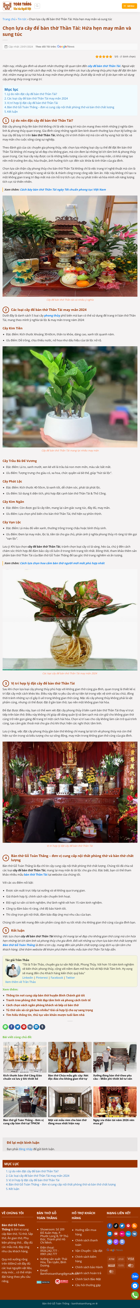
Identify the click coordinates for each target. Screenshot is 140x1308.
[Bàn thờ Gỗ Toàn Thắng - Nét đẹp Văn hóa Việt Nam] (17, 6)
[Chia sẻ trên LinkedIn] (36, 1027)
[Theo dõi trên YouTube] (116, 1234)
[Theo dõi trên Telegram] (110, 1242)
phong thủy (52, 315)
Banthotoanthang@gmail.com (59, 1274)
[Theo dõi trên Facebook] (110, 1226)
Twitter (70, 978)
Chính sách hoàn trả (88, 1273)
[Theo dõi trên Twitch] (116, 1242)
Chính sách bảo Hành (89, 1267)
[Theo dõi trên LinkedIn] (110, 1234)
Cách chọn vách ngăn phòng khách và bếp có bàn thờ (42, 1005)
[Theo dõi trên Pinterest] (128, 1226)
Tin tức (22, 19)
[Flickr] (122, 1234)
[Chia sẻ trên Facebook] (11, 1027)
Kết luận (14, 1189)
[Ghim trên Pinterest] (24, 1027)
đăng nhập (26, 1149)
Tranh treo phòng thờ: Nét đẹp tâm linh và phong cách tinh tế (48, 1000)
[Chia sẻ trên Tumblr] (42, 1027)
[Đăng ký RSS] (134, 1226)
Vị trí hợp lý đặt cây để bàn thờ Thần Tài (34, 1180)
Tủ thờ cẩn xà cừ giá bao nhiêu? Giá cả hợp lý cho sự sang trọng (49, 1010)
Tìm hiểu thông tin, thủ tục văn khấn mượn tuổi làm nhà (45, 1015)
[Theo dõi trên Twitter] (122, 1226)
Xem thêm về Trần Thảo (20, 982)
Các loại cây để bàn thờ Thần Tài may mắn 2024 (39, 1176)
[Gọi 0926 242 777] (135, 1295)
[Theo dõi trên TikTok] (116, 1226)
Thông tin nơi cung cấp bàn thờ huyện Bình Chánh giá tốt (45, 995)
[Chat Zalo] (135, 1276)
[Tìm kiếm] (37, 6)
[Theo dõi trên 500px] (128, 1234)
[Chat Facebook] (135, 1286)
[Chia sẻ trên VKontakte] (30, 1027)
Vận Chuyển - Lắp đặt (88, 1251)
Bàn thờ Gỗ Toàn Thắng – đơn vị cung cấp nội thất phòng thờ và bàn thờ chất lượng (62, 1184)
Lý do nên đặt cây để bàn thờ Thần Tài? (34, 1171)
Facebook (57, 978)
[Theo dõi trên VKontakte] (134, 1234)
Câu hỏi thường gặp (88, 1285)
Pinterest (42, 978)
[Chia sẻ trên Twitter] (17, 1027)
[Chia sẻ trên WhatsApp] (5, 1027)
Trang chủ (9, 19)
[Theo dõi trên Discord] (122, 1242)
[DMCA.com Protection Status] (43, 1281)
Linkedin (27, 978)
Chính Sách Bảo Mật (88, 1279)
